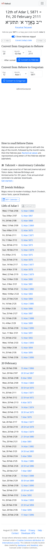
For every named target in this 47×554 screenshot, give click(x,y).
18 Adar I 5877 (27, 422)
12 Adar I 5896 (27, 357)
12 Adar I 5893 (27, 342)
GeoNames (22, 545)
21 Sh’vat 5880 (27, 436)
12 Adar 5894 (27, 347)
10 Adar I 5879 (27, 431)
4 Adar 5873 (26, 402)
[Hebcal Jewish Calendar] (6, 3)
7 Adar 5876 (26, 417)
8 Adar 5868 (26, 378)
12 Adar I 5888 (27, 318)
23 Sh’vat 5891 (27, 490)
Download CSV (30, 206)
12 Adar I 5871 (27, 235)
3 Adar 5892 (26, 495)
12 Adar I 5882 (27, 289)
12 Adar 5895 (27, 352)
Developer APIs (28, 533)
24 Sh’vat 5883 (27, 451)
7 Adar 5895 (26, 510)
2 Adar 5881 (26, 441)
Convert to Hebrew (29, 60)
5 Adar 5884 (26, 456)
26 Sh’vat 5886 (27, 466)
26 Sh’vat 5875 (27, 412)
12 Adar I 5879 (27, 274)
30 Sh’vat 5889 (27, 480)
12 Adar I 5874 (27, 250)
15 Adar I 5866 (27, 368)
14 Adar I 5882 (27, 446)
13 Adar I (41, 41)
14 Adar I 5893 (27, 500)
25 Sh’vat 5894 (27, 505)
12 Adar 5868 (27, 220)
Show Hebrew (26, 36)
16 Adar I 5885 (27, 461)
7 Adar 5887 (26, 471)
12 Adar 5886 (27, 308)
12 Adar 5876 (27, 259)
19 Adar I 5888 (27, 475)
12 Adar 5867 (27, 215)
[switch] (13, 37)
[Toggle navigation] (42, 3)
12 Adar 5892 (27, 338)
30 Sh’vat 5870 (27, 387)
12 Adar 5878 (27, 269)
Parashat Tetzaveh (23, 27)
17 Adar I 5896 (27, 514)
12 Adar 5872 (27, 240)
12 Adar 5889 (27, 323)
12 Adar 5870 (27, 230)
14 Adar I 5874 (27, 407)
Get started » (7, 180)
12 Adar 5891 (27, 333)
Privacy (32, 530)
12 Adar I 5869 (27, 225)
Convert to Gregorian (16, 80)
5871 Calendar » (12, 199)
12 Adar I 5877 (27, 264)
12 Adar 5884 (27, 298)
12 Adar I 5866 (27, 210)
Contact (15, 533)
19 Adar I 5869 (27, 383)
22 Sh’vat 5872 (27, 397)
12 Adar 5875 (27, 254)
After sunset (10, 60)
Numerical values (30, 153)
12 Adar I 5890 (27, 328)
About (23, 530)
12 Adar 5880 (27, 279)
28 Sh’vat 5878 (27, 427)
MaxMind (34, 545)
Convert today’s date (23, 40)
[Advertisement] (23, 115)
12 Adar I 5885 (27, 303)
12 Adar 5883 (27, 294)
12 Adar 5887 (27, 313)
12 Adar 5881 (27, 284)
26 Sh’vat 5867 (27, 373)
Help (40, 530)
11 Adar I (6, 41)
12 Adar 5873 (27, 245)
